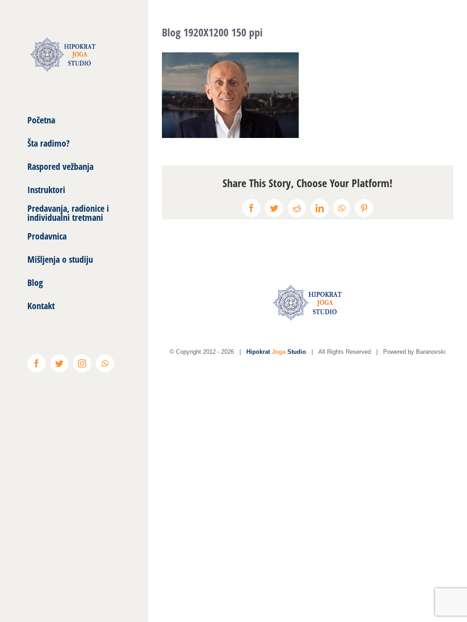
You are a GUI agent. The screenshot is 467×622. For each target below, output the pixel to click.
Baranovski (431, 351)
